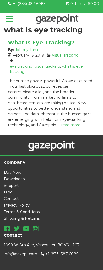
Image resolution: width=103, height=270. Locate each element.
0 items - (84, 3)
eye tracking (21, 66)
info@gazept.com (20, 254)
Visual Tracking (65, 55)
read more (71, 125)
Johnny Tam (26, 49)
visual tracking (47, 66)
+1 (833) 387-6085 (28, 3)
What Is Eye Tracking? (41, 42)
